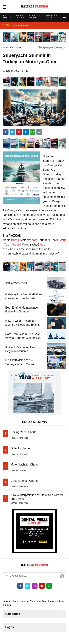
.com (28, 239)
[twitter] (12, 132)
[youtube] (42, 586)
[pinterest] (26, 132)
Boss (10, 239)
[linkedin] (19, 132)
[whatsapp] (49, 586)
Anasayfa (8, 47)
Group (58, 239)
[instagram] (35, 586)
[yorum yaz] (39, 132)
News (18, 47)
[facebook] (6, 132)
